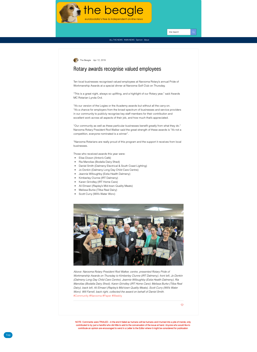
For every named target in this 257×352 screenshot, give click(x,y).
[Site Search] (193, 32)
